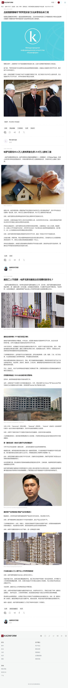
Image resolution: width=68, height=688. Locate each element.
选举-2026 (8, 6)
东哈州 (33, 128)
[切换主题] (59, 2)
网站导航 (3, 669)
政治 (2, 649)
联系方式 (3, 672)
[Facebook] (19, 132)
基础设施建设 (14, 608)
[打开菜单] (65, 2)
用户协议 (37, 645)
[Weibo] (53, 636)
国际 (2, 659)
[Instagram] (5, 132)
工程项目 (20, 128)
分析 (2, 652)
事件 (20, 6)
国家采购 (37, 659)
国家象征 (37, 652)
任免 (17, 6)
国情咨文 (25, 6)
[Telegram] (14, 132)
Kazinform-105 (49, 6)
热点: (2, 6)
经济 (11, 256)
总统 (5, 128)
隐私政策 (37, 649)
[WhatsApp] (9, 132)
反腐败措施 (38, 655)
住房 (26, 128)
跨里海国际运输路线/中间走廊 (36, 6)
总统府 (13, 6)
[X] (24, 132)
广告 (2, 675)
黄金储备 (12, 128)
